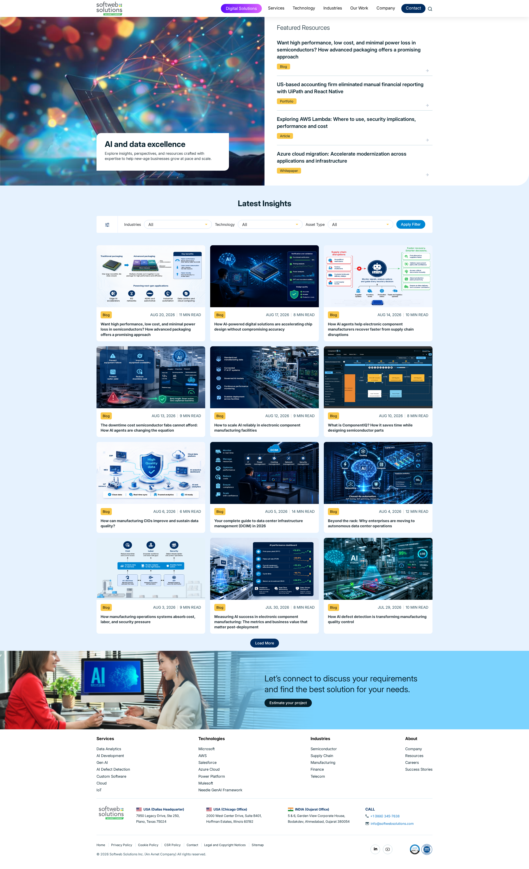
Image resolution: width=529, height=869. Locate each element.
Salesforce (207, 762)
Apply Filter (411, 224)
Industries (132, 224)
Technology (225, 224)
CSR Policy (172, 845)
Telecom (318, 776)
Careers (412, 762)
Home (101, 845)
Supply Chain (322, 756)
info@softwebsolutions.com (392, 823)
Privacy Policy (122, 845)
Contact (413, 8)
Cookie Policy (148, 845)
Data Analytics (109, 749)
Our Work (359, 8)
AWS (202, 756)
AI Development (110, 756)
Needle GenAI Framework (220, 790)
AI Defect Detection (113, 769)
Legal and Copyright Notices (225, 845)
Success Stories (418, 769)
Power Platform (211, 776)
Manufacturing (323, 762)
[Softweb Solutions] (111, 812)
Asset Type (315, 224)
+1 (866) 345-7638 (385, 816)
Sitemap (258, 845)
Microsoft (206, 749)
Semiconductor (324, 749)
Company (413, 749)
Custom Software (111, 776)
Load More (264, 643)
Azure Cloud (209, 769)
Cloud (102, 783)
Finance (317, 769)
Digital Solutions (241, 8)
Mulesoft (205, 783)
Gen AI (102, 762)
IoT (99, 790)
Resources (414, 756)
